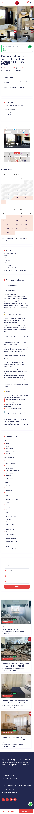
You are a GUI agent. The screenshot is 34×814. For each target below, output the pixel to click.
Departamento (23, 67)
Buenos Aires (11, 109)
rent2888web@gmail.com (11, 792)
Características (11, 436)
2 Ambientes (7, 705)
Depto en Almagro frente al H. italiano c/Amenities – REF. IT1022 (12, 145)
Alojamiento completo (9, 67)
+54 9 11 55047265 (9, 789)
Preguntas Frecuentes (9, 773)
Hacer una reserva (26, 811)
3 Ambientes (7, 744)
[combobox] (17, 565)
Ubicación (9, 102)
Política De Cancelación (10, 294)
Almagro (9, 112)
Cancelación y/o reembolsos (10, 778)
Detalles (9, 250)
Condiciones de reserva (9, 775)
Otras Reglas (7, 312)
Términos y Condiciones (15, 280)
